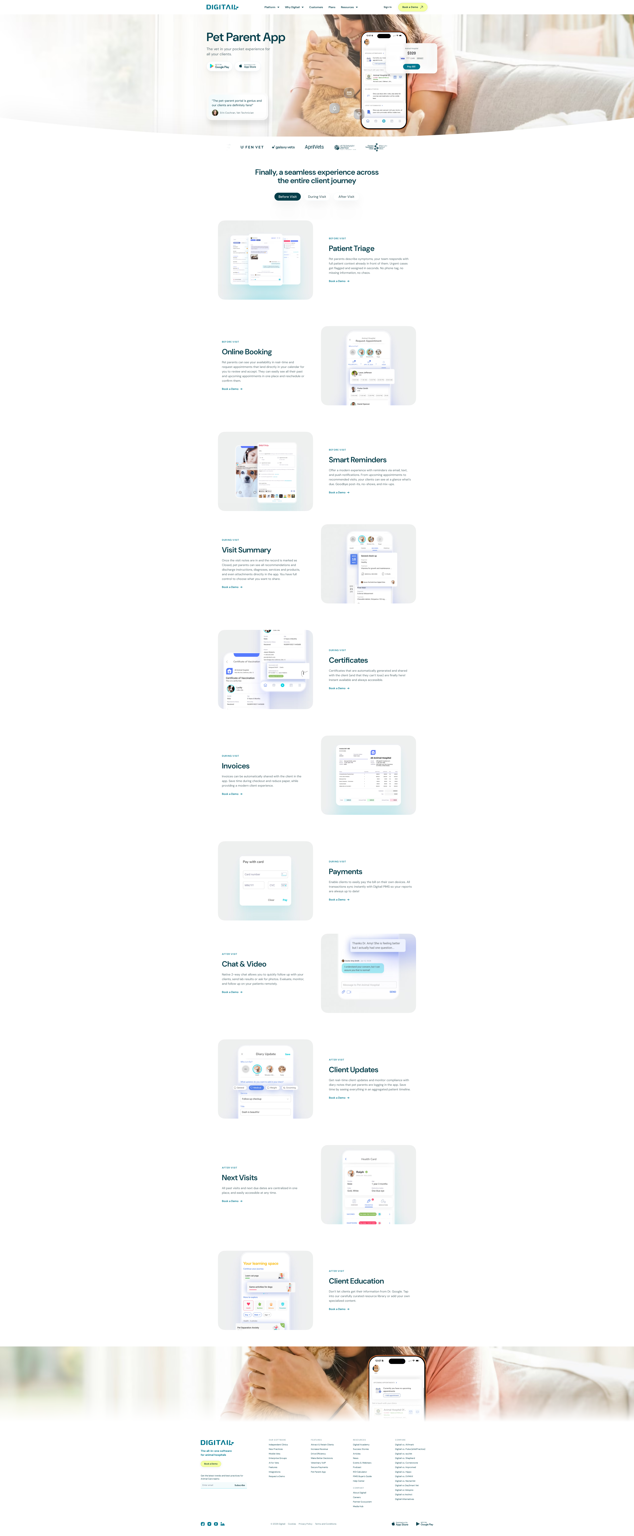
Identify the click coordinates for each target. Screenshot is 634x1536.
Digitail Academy (361, 1444)
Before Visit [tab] (288, 196)
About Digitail (359, 1492)
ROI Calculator (360, 1471)
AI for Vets (274, 1462)
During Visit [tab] (317, 196)
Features (273, 1467)
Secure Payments (319, 1467)
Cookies (292, 1523)
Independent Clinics (278, 1444)
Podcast (357, 1467)
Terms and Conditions (325, 1523)
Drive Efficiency (318, 1453)
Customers (316, 7)
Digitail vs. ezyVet (403, 1453)
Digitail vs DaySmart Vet (407, 1485)
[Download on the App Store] (248, 66)
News (355, 1458)
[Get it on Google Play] (220, 66)
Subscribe (240, 1485)
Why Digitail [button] (292, 7)
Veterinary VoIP (318, 1462)
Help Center (359, 1481)
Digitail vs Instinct (403, 1494)
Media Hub (358, 1506)
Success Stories (361, 1449)
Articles (357, 1453)
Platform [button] (269, 7)
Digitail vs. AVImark (404, 1444)
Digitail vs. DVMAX (404, 1476)
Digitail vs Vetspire (404, 1490)
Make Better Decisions (322, 1458)
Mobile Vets (274, 1453)
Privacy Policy (305, 1523)
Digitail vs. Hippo (403, 1471)
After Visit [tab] (346, 196)
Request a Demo (277, 1476)
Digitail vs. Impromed (405, 1467)
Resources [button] (347, 7)
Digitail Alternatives (404, 1499)
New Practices (276, 1449)
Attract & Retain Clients (322, 1444)
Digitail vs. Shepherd (405, 1458)
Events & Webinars (362, 1462)
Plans (332, 7)
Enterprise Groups (278, 1458)
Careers (357, 1497)
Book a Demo (410, 7)
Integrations (275, 1471)
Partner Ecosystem (362, 1501)
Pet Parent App (318, 1471)
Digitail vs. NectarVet (405, 1481)
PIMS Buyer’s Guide (362, 1476)
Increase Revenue (319, 1449)
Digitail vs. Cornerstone (406, 1462)
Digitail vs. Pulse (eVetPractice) (410, 1449)
